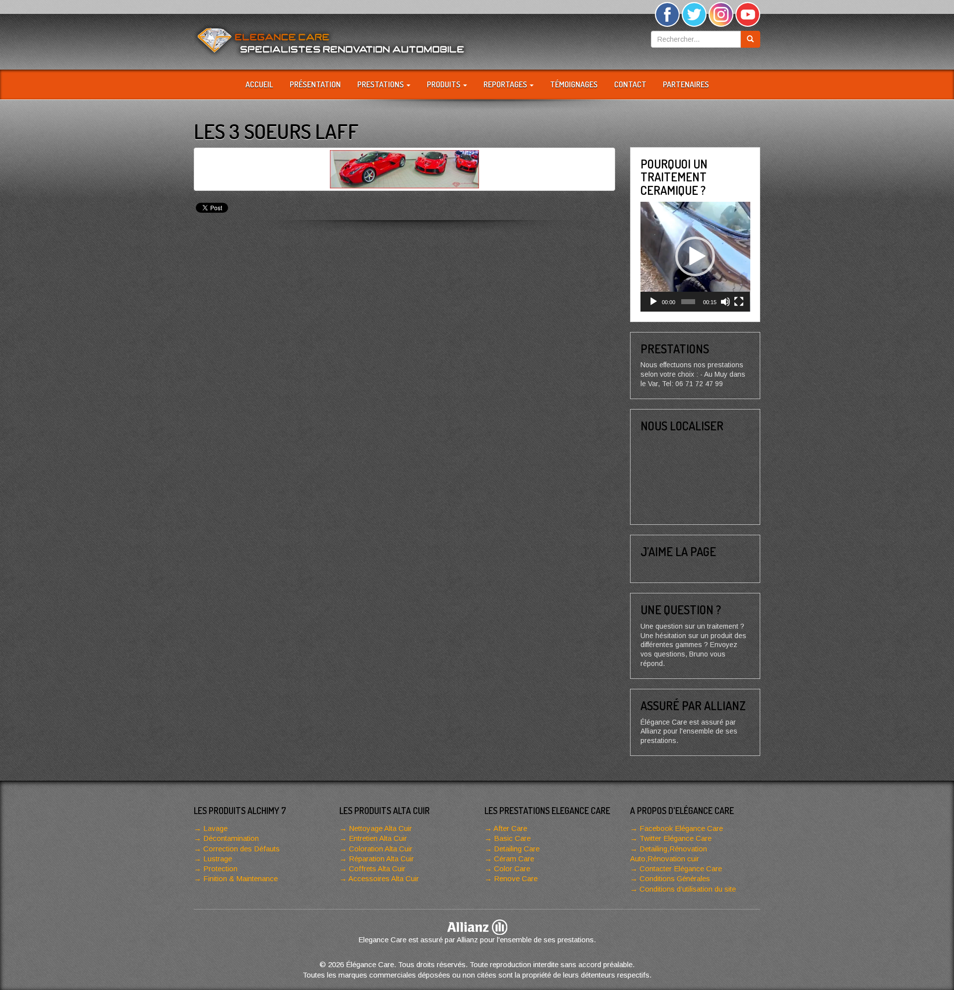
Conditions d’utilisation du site (687, 889)
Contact (630, 84)
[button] (695, 256)
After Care (510, 828)
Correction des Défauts (241, 848)
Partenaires (686, 84)
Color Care (512, 868)
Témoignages (574, 84)
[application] (695, 257)
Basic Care (512, 838)
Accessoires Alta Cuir (383, 878)
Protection (220, 868)
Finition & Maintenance (240, 878)
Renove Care (516, 878)
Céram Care (514, 858)
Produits (444, 84)
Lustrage (217, 858)
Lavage (215, 828)
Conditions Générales (674, 878)
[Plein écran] (739, 302)
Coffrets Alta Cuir (377, 868)
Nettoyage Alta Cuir (380, 828)
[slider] (688, 301)
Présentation (315, 84)
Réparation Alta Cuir (381, 858)
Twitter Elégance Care (675, 838)
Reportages (506, 84)
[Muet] (725, 302)
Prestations (381, 84)
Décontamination (231, 838)
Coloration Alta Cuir (380, 848)
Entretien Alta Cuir (378, 838)
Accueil (259, 84)
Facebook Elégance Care (681, 828)
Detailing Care (517, 848)
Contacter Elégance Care (680, 868)
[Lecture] (653, 302)
